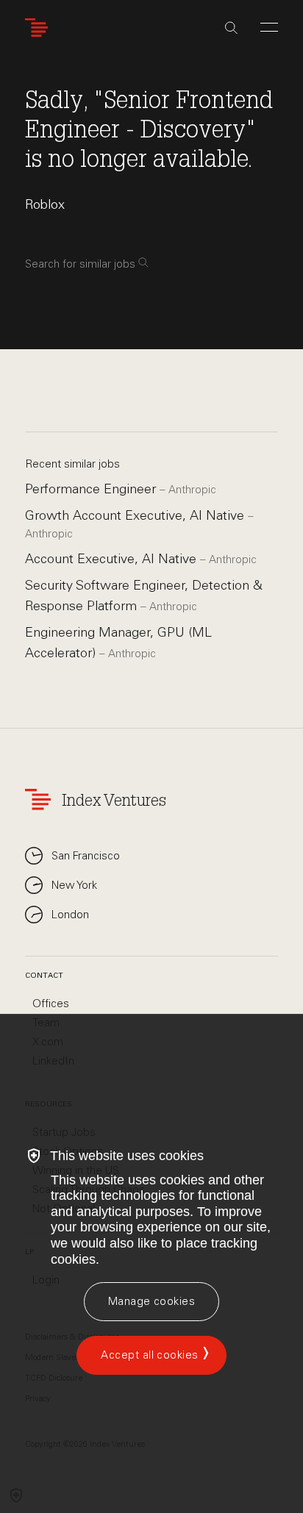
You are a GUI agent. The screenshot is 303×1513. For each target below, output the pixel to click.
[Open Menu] (269, 27)
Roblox (45, 204)
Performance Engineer (92, 489)
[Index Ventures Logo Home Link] (39, 27)
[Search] (231, 28)
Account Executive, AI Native (112, 559)
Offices (50, 1003)
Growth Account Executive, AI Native (136, 515)
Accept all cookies (149, 1355)
